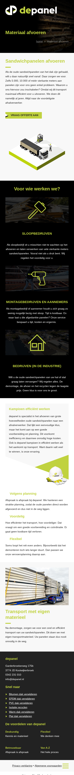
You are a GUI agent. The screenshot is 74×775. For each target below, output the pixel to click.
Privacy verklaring (22, 765)
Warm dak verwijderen (21, 712)
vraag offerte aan (24, 115)
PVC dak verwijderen (21, 703)
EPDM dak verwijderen (22, 698)
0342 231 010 (13, 674)
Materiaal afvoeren (58, 41)
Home (39, 41)
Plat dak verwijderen (20, 716)
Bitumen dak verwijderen (23, 694)
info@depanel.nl (14, 679)
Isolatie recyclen (18, 707)
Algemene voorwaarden (48, 765)
